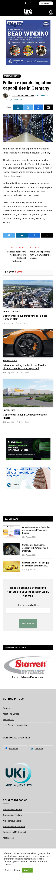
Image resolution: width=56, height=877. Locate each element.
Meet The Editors (11, 713)
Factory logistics (11, 76)
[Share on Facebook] (38, 107)
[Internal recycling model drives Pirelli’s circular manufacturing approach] (28, 343)
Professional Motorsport (14, 832)
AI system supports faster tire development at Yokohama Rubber (36, 530)
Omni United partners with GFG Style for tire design (40, 255)
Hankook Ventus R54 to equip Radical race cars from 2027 (36, 564)
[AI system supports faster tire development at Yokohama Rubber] (11, 531)
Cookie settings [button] (12, 870)
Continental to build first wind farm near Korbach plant (25, 317)
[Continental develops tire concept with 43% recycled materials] (11, 549)
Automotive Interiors (12, 809)
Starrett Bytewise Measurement (28, 677)
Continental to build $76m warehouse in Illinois (25, 416)
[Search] (50, 12)
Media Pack (8, 719)
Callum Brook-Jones (23, 95)
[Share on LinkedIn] (18, 107)
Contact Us (8, 708)
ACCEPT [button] (27, 870)
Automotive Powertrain (14, 826)
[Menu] (5, 12)
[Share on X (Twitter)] (28, 107)
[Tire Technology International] (28, 12)
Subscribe (45, 3)
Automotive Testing (12, 815)
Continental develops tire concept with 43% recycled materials (35, 548)
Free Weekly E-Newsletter (15, 725)
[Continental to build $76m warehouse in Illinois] (28, 393)
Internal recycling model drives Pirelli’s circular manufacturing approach (24, 367)
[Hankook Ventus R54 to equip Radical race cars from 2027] (11, 566)
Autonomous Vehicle (13, 821)
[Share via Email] (48, 107)
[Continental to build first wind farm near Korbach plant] (28, 294)
